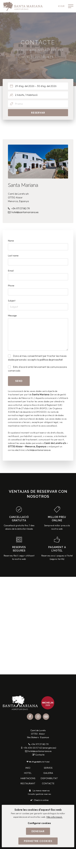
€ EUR (61, 6)
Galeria (48, 772)
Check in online (41, 800)
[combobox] (38, 86)
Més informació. (54, 816)
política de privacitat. (51, 359)
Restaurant (28, 783)
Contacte (39, 754)
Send (18, 381)
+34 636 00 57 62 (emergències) (40, 747)
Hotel (28, 772)
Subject (11, 300)
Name (11, 240)
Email (11, 270)
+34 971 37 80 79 (20, 208)
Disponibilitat (49, 778)
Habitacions (28, 778)
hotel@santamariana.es (24, 212)
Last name (13, 255)
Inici (27, 767)
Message (12, 315)
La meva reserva (41, 790)
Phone (11, 285)
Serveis (48, 767)
